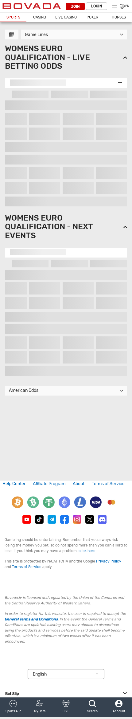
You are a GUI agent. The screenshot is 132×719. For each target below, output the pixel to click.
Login (96, 6)
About (78, 483)
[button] (13, 707)
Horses (119, 17)
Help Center (13, 483)
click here (87, 551)
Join (75, 6)
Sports (13, 17)
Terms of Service (108, 483)
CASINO (39, 17)
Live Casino (66, 17)
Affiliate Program (49, 483)
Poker (92, 17)
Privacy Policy (108, 561)
